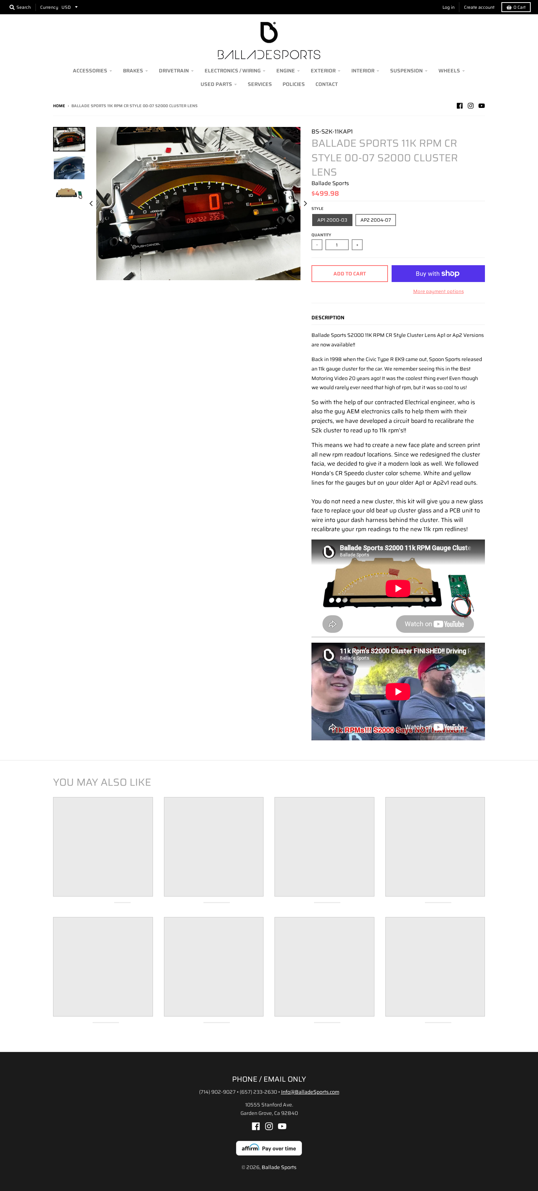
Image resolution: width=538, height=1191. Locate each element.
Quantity (321, 235)
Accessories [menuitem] (90, 71)
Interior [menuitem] (362, 71)
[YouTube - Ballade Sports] (481, 105)
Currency (49, 7)
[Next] (304, 203)
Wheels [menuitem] (449, 71)
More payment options (438, 291)
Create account (479, 7)
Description (327, 317)
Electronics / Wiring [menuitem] (233, 71)
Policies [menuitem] (294, 84)
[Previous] (91, 203)
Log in (448, 7)
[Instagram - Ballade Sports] (470, 105)
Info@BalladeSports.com (310, 1092)
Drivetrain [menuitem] (174, 71)
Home (59, 106)
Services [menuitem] (260, 84)
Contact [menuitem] (326, 84)
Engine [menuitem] (285, 71)
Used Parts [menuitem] (216, 84)
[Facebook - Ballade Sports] (459, 105)
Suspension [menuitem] (406, 71)
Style (317, 209)
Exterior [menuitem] (323, 71)
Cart (519, 7)
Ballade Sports (330, 183)
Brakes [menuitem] (133, 71)
